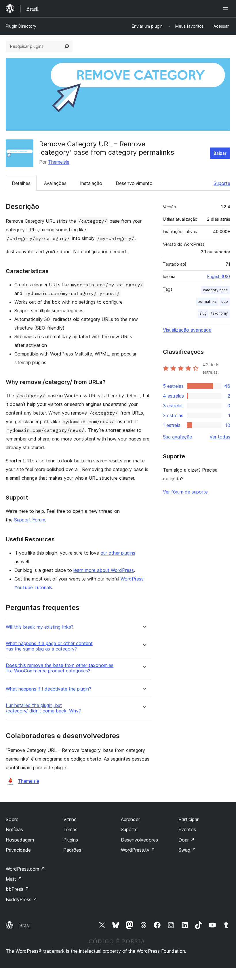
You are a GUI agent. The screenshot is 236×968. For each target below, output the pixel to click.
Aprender (130, 819)
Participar (188, 819)
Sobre (12, 819)
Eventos (187, 829)
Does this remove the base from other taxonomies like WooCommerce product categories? (59, 668)
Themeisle (58, 162)
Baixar (220, 153)
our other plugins (117, 553)
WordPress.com (25, 869)
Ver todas (220, 437)
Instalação (91, 183)
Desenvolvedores (139, 840)
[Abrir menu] (227, 8)
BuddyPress (21, 899)
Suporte (222, 183)
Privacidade (18, 850)
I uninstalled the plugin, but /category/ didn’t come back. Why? (43, 708)
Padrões (72, 850)
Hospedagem (20, 840)
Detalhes (21, 183)
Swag (187, 850)
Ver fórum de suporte (185, 492)
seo (224, 301)
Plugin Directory (21, 26)
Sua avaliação (177, 437)
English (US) (218, 276)
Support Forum (29, 520)
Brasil (25, 925)
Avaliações (55, 183)
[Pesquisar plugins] (67, 46)
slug (203, 313)
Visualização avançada (187, 330)
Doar (186, 840)
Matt (14, 879)
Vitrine (70, 819)
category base (215, 290)
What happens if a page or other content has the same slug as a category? (49, 646)
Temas (70, 829)
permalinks (207, 301)
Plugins (70, 840)
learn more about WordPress (103, 570)
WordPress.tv (138, 850)
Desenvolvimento (134, 183)
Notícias (14, 829)
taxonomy (219, 313)
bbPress (17, 889)
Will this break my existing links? (39, 627)
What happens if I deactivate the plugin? (48, 689)
